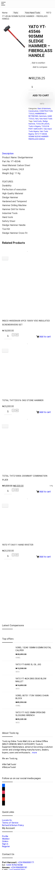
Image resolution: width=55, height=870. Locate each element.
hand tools (37, 121)
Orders (5, 841)
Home (4, 13)
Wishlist (5, 839)
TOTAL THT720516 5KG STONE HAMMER (22, 400)
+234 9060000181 (19, 867)
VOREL (18, 658)
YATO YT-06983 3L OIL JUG (28, 664)
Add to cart (41, 95)
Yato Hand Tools (32, 13)
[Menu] (3, 4)
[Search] (50, 4)
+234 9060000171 (26, 862)
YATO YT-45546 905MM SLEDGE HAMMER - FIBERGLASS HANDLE (38, 136)
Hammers (43, 116)
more (34, 752)
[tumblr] (3, 804)
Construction (33, 111)
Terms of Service (10, 822)
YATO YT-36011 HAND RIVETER (17, 544)
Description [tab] (8, 153)
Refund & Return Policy (13, 825)
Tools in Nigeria (34, 126)
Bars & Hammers (44, 109)
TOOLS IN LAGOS (42, 124)
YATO (42, 104)
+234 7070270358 (14, 865)
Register (6, 846)
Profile (5, 836)
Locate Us (7, 820)
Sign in (5, 844)
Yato (16, 13)
